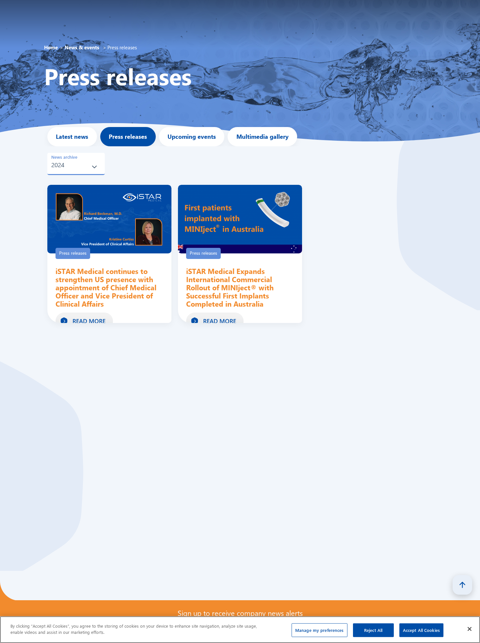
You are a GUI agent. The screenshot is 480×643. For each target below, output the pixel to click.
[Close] (469, 629)
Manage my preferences (319, 630)
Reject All (373, 630)
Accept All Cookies (421, 630)
